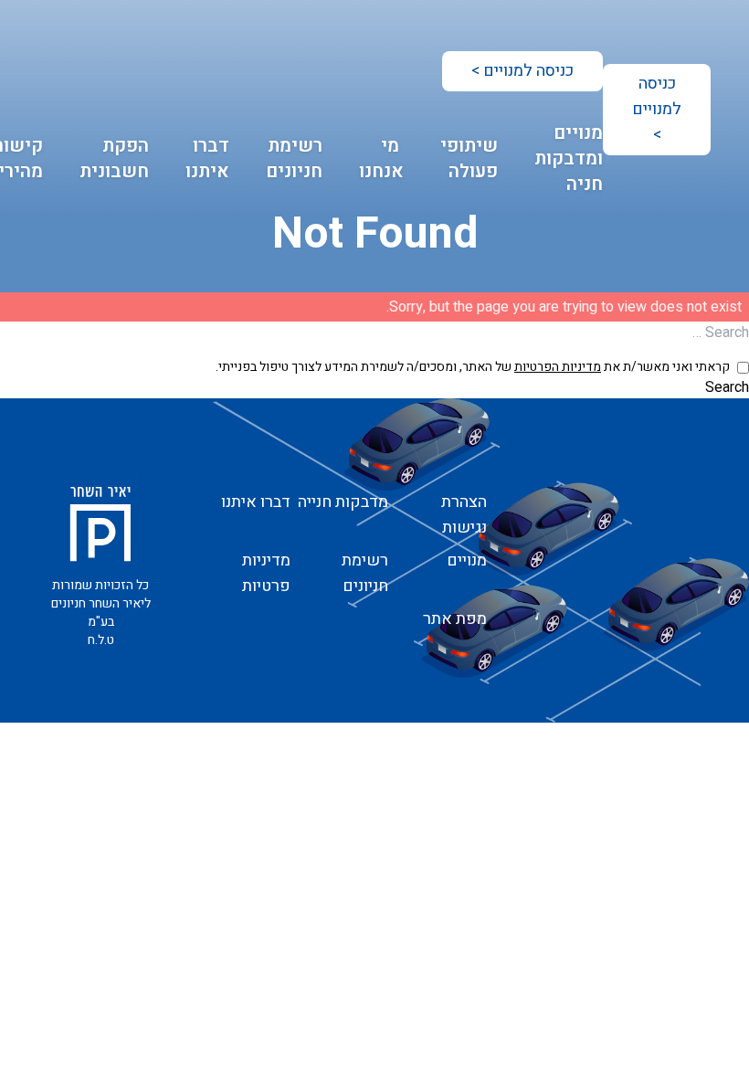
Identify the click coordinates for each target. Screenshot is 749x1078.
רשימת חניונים (294, 158)
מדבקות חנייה (343, 502)
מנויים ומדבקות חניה (568, 158)
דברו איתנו (207, 158)
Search (727, 387)
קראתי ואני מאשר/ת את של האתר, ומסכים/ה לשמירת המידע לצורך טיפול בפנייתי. (473, 367)
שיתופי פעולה (469, 158)
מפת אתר (455, 619)
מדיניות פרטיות (266, 573)
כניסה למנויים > (656, 109)
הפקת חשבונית (114, 158)
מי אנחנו (381, 158)
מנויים (467, 560)
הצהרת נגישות (464, 515)
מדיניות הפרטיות (557, 366)
